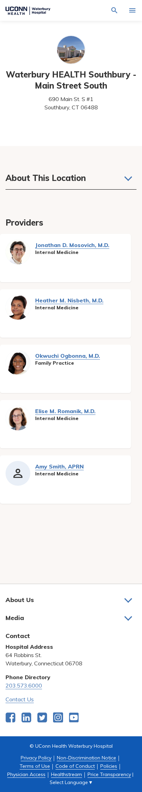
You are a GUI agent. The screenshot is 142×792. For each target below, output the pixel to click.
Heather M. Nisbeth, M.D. (69, 300)
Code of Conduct (75, 766)
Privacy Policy (36, 758)
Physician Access (26, 774)
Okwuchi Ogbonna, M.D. (67, 355)
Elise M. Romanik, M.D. (65, 411)
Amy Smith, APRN (59, 466)
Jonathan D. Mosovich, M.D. (72, 245)
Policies (108, 766)
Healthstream (66, 774)
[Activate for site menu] (132, 10)
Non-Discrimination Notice (86, 758)
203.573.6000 (24, 685)
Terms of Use (35, 766)
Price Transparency (109, 774)
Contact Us (20, 699)
